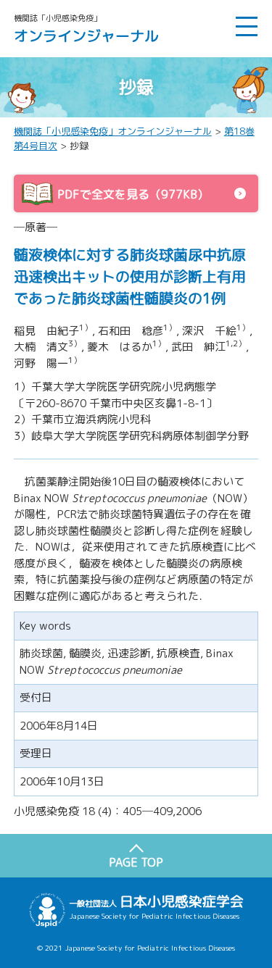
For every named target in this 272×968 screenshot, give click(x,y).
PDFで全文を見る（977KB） (133, 194)
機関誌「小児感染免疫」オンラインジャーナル (113, 131)
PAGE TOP (136, 862)
